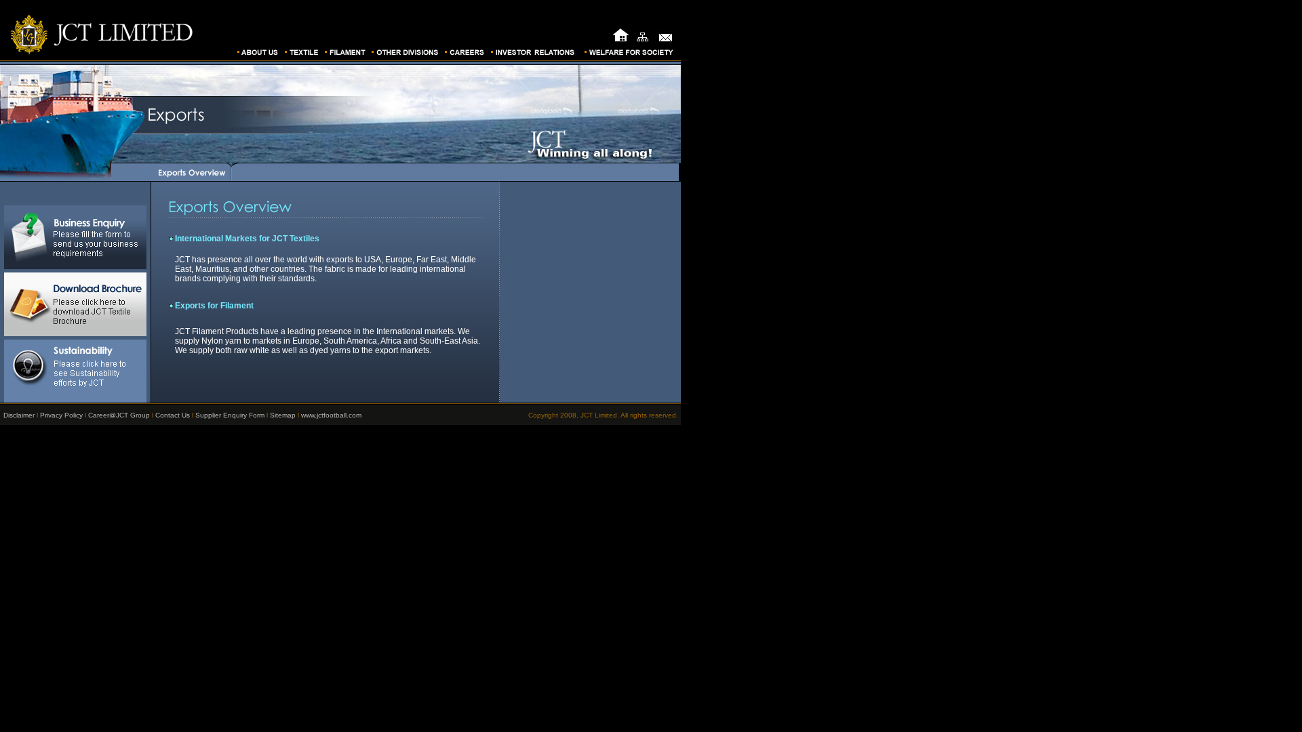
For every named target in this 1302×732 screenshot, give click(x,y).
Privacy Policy (61, 415)
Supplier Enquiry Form (229, 415)
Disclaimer (19, 415)
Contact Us (172, 415)
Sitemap (283, 415)
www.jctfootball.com (331, 415)
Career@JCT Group (119, 415)
